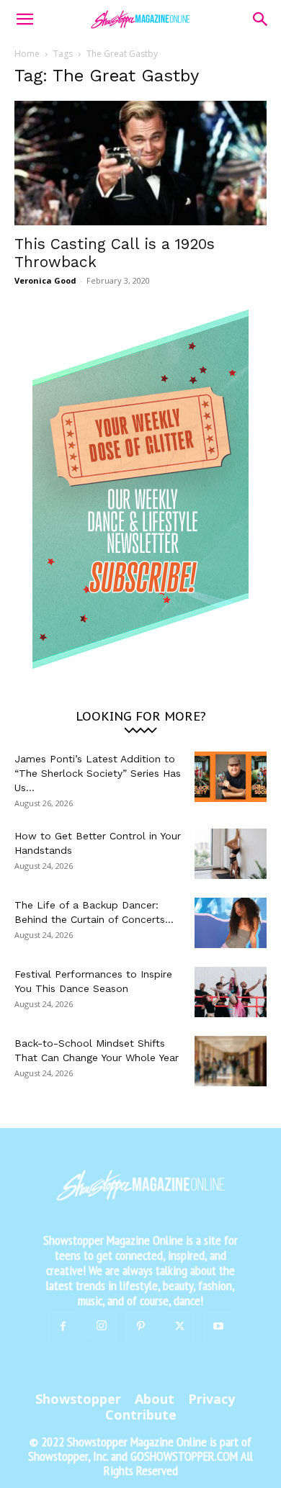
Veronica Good (45, 280)
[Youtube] (218, 1326)
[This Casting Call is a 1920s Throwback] (140, 163)
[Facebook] (62, 1326)
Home (27, 54)
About (154, 1398)
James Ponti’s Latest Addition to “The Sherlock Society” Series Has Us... (97, 773)
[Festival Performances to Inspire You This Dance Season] (231, 992)
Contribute (141, 1414)
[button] (24, 19)
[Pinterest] (140, 1326)
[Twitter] (179, 1326)
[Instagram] (101, 1326)
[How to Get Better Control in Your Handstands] (231, 854)
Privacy (211, 1398)
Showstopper (78, 1398)
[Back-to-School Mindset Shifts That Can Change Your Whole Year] (231, 1061)
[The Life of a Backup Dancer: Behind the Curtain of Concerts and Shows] (231, 923)
